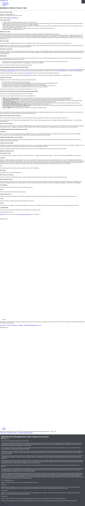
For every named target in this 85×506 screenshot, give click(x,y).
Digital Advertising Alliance (9, 70)
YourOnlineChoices (61, 69)
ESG (40, 325)
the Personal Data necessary (24, 214)
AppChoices (28, 73)
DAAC (19, 70)
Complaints (20, 325)
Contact (4, 5)
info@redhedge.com (14, 17)
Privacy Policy (3, 325)
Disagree (3, 504)
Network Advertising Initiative (76, 69)
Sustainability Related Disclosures (31, 325)
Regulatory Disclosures (12, 325)
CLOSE (83, 1)
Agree (2, 503)
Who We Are (5, 2)
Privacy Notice (3, 432)
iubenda (1, 214)
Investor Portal (6, 4)
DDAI (27, 70)
